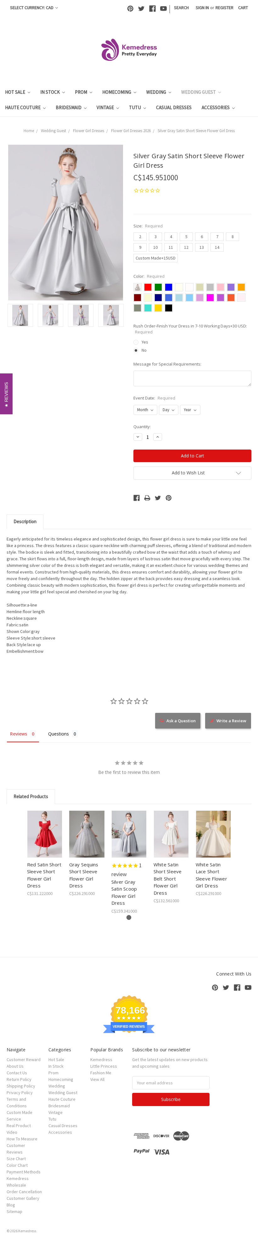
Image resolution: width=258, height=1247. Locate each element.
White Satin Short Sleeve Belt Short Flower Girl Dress (168, 878)
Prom (81, 92)
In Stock (50, 92)
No (144, 350)
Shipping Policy (21, 1086)
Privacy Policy (20, 1092)
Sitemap (14, 1211)
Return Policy (19, 1079)
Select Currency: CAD (32, 7)
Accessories (216, 107)
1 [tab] (128, 917)
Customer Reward (24, 1059)
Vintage (106, 107)
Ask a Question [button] (181, 721)
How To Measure (22, 1139)
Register (224, 7)
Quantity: (142, 426)
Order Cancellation (24, 1191)
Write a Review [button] (231, 721)
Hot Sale (15, 92)
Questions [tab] (58, 734)
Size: (148, 226)
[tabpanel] (45, 854)
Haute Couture (23, 107)
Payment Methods (24, 1172)
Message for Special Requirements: (167, 364)
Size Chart (16, 1158)
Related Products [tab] (31, 796)
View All (97, 1079)
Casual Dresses (174, 107)
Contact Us (17, 1073)
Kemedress (101, 1059)
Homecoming (117, 92)
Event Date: (154, 398)
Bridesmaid (69, 107)
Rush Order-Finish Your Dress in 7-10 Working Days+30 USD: (190, 329)
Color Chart (17, 1165)
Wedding (156, 92)
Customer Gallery (23, 1198)
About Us (15, 1066)
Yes (145, 342)
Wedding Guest (199, 92)
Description (25, 521)
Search (181, 7)
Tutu (135, 107)
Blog (11, 1205)
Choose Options (44, 840)
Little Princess (103, 1066)
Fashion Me (100, 1073)
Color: (149, 276)
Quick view (45, 826)
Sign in (202, 7)
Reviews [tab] (18, 734)
